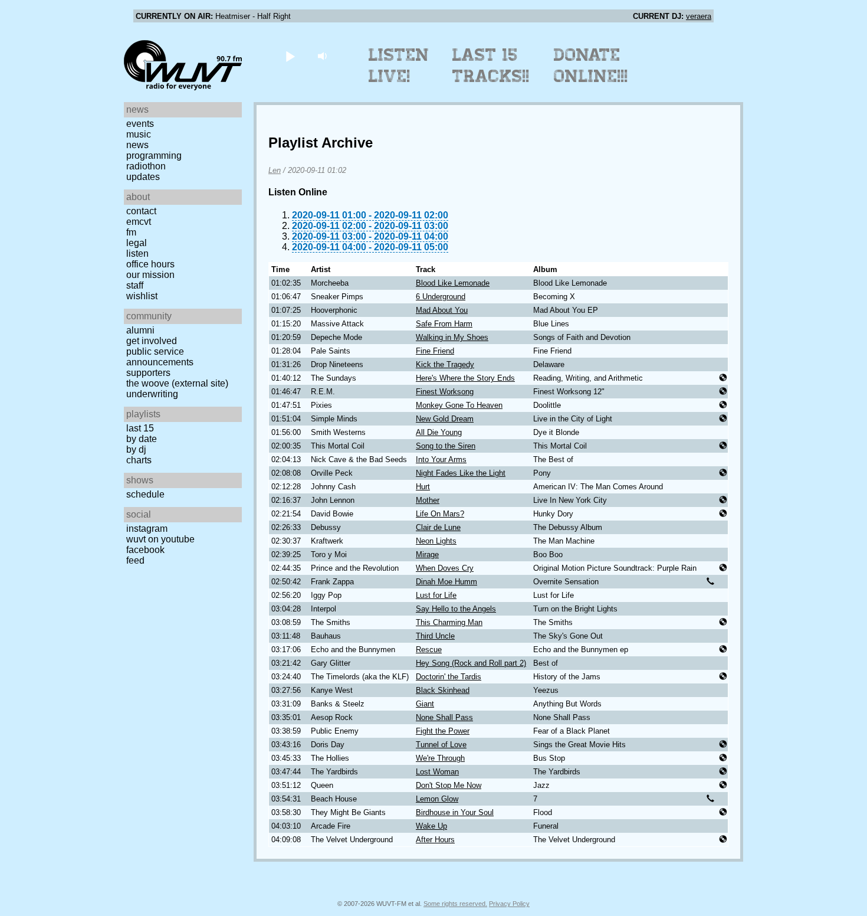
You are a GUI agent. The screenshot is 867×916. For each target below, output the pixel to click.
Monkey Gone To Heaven (459, 405)
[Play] (290, 55)
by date (141, 439)
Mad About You (442, 310)
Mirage (427, 554)
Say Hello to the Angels (456, 608)
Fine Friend (435, 350)
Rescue (429, 649)
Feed (135, 560)
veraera (698, 16)
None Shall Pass (444, 717)
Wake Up (431, 826)
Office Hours (150, 264)
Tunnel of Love (441, 744)
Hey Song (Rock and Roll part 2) (471, 663)
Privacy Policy (509, 903)
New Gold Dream (445, 418)
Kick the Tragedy (445, 364)
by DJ (136, 449)
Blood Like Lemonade (453, 283)
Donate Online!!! (591, 65)
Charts (139, 460)
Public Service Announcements (159, 356)
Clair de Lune (438, 527)
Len (274, 170)
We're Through (440, 758)
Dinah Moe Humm (446, 581)
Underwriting (152, 394)
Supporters (148, 373)
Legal (136, 243)
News (137, 145)
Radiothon (146, 166)
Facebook (145, 550)
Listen (137, 253)
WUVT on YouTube (160, 539)
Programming (154, 156)
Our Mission (150, 275)
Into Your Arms (441, 459)
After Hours (435, 839)
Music (138, 134)
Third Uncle (435, 636)
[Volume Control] (323, 55)
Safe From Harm (444, 323)
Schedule (145, 494)
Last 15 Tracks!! (491, 65)
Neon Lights (436, 540)
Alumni (140, 330)
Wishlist (141, 296)
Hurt (423, 486)
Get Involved (151, 341)
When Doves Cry (445, 568)
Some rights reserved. (455, 903)
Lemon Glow (437, 798)
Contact (141, 211)
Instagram (147, 529)
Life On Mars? (440, 513)
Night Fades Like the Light (460, 473)
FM (131, 232)
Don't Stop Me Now (448, 785)
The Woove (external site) (177, 383)
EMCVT (138, 222)
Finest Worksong (445, 391)
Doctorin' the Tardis (448, 676)
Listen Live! (399, 65)
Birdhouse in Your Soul (455, 812)
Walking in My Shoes (452, 337)
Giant (425, 703)
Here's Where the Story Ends (465, 378)
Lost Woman (437, 771)
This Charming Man (449, 622)
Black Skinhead (442, 690)
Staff (134, 285)
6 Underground (440, 296)
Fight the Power (442, 731)
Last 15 (140, 428)
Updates (143, 177)
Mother (427, 500)
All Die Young (439, 432)
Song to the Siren (445, 445)
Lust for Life (436, 595)
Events (140, 124)
